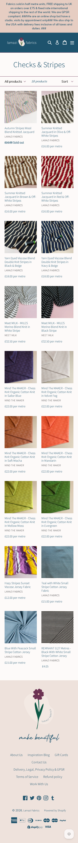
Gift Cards (61, 755)
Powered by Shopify (55, 810)
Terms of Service (27, 777)
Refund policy (52, 777)
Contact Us (39, 762)
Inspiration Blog (39, 755)
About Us (16, 755)
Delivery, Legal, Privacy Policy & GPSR (39, 769)
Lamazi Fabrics (31, 810)
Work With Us (39, 784)
